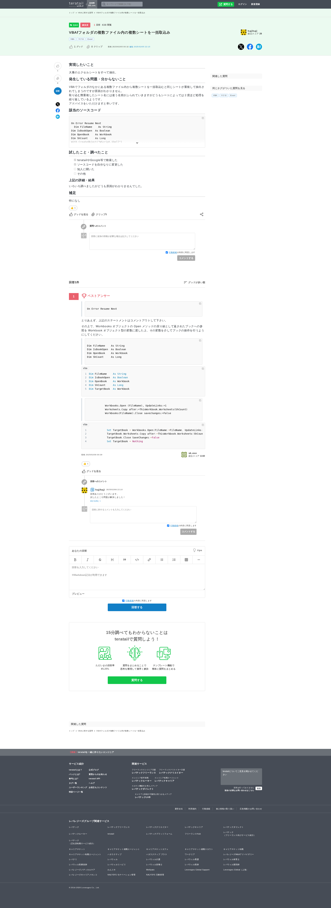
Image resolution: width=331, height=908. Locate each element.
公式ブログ (94, 770)
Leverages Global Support (197, 870)
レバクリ (73, 859)
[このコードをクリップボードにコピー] (203, 118)
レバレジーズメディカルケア (82, 870)
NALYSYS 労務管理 (155, 875)
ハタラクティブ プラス (156, 854)
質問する (137, 680)
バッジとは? (74, 774)
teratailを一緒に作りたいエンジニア (96, 752)
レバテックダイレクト (145, 787)
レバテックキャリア (167, 779)
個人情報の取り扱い (225, 809)
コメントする (186, 258)
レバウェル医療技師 (78, 864)
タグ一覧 (73, 783)
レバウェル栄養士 (154, 864)
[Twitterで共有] (241, 47)
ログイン (242, 4)
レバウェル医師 (192, 864)
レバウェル (113, 859)
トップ (71, 13)
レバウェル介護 (153, 859)
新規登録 (255, 4)
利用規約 (192, 809)
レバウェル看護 (192, 859)
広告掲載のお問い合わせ (251, 809)
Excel (90, 39)
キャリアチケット (77, 849)
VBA (72, 39)
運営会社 (179, 809)
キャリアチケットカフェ (157, 849)
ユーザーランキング (78, 787)
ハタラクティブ (115, 854)
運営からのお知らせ (98, 774)
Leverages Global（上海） (235, 870)
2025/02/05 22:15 (139, 47)
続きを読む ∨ (95, 501)
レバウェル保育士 (231, 859)
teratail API (94, 779)
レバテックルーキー (142, 779)
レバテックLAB (153, 795)
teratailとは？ (75, 770)
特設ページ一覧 (76, 792)
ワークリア (190, 854)
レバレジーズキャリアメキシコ (83, 875)
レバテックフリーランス (144, 771)
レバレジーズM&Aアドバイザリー (238, 854)
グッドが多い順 (196, 282)
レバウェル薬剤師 (231, 864)
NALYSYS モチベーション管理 (122, 875)
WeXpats (150, 870)
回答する (137, 607)
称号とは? (73, 779)
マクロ (81, 39)
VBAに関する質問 (85, 13)
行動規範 (173, 252)
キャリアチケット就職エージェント (124, 849)
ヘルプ (92, 783)
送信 (259, 788)
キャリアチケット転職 (233, 849)
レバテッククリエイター (172, 771)
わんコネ (112, 870)
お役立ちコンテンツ (98, 787)
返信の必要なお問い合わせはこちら (239, 790)
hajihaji (252, 31)
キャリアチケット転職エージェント (85, 854)
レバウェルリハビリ (117, 864)
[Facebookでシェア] (250, 47)
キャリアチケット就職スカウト (199, 849)
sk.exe (193, 453)
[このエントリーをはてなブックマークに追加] (259, 47)
